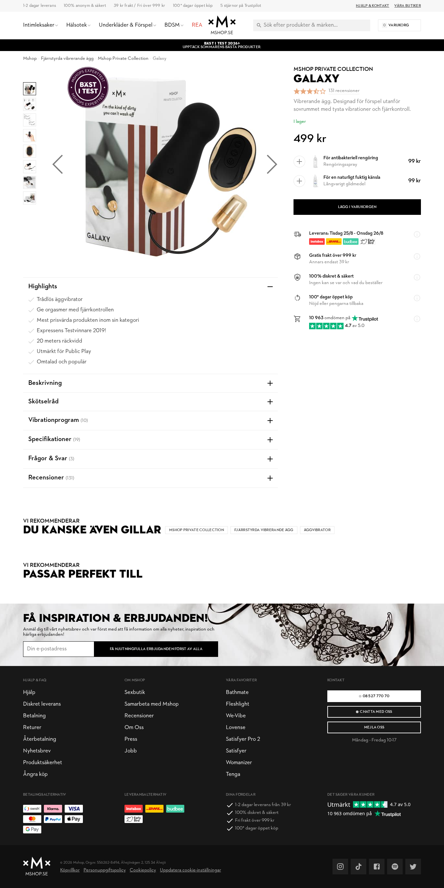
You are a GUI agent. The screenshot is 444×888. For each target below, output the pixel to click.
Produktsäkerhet (42, 762)
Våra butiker (407, 6)
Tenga (233, 774)
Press (130, 739)
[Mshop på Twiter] (413, 866)
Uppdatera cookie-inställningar (190, 870)
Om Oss (134, 727)
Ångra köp (35, 774)
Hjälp (29, 692)
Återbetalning (39, 739)
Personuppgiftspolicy (105, 870)
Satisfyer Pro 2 (243, 739)
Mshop (30, 58)
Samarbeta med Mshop (151, 704)
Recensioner (139, 716)
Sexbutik (134, 692)
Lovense (235, 727)
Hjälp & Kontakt (372, 6)
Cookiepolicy (143, 870)
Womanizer (239, 762)
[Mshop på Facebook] (377, 866)
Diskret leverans (42, 704)
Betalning (34, 716)
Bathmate (237, 692)
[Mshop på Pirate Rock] (395, 866)
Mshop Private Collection (123, 58)
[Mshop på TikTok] (358, 866)
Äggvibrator (317, 530)
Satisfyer (236, 751)
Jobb (130, 751)
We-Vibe (236, 716)
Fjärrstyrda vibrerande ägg (67, 58)
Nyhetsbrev (37, 751)
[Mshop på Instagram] (340, 866)
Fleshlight (237, 704)
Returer (32, 727)
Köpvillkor (70, 870)
